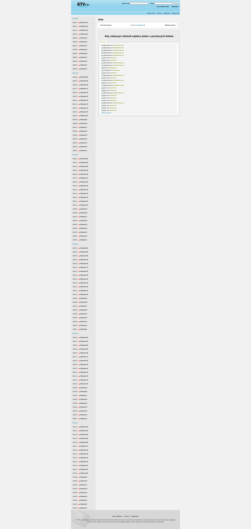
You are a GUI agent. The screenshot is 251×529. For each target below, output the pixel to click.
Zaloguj (176, 3)
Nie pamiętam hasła (163, 6)
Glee (100, 19)
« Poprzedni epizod (105, 25)
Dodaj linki (167, 13)
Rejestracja (175, 6)
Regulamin (135, 516)
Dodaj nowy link (106, 113)
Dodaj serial (175, 13)
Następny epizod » (170, 25)
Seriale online (83, 6)
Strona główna (117, 516)
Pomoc (159, 13)
